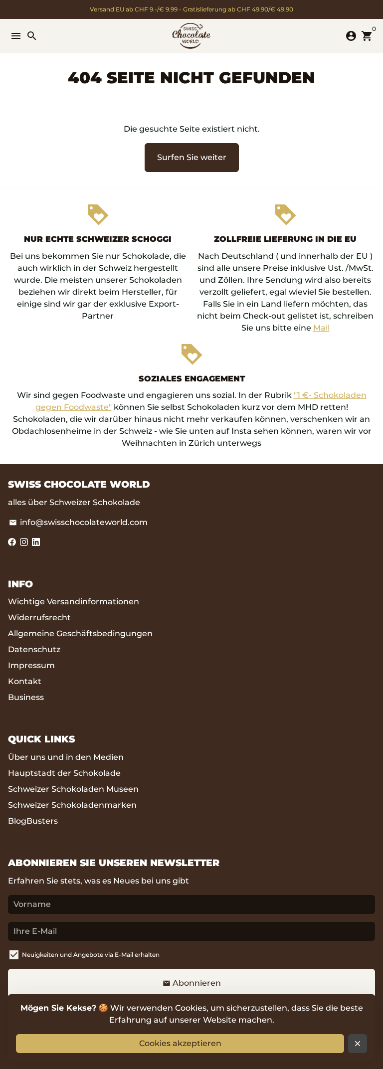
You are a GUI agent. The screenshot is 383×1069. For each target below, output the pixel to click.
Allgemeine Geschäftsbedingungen (80, 633)
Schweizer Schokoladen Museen (73, 789)
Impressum (31, 665)
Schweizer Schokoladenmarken (72, 805)
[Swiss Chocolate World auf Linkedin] (36, 542)
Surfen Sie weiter (191, 157)
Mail (321, 328)
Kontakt (24, 681)
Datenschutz (34, 649)
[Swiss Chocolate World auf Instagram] (24, 542)
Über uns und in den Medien (66, 757)
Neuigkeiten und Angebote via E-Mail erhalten (91, 954)
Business (26, 697)
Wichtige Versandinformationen (73, 601)
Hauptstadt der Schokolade (64, 773)
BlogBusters (33, 821)
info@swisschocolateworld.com (78, 522)
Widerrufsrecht (39, 617)
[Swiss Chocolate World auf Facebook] (12, 542)
